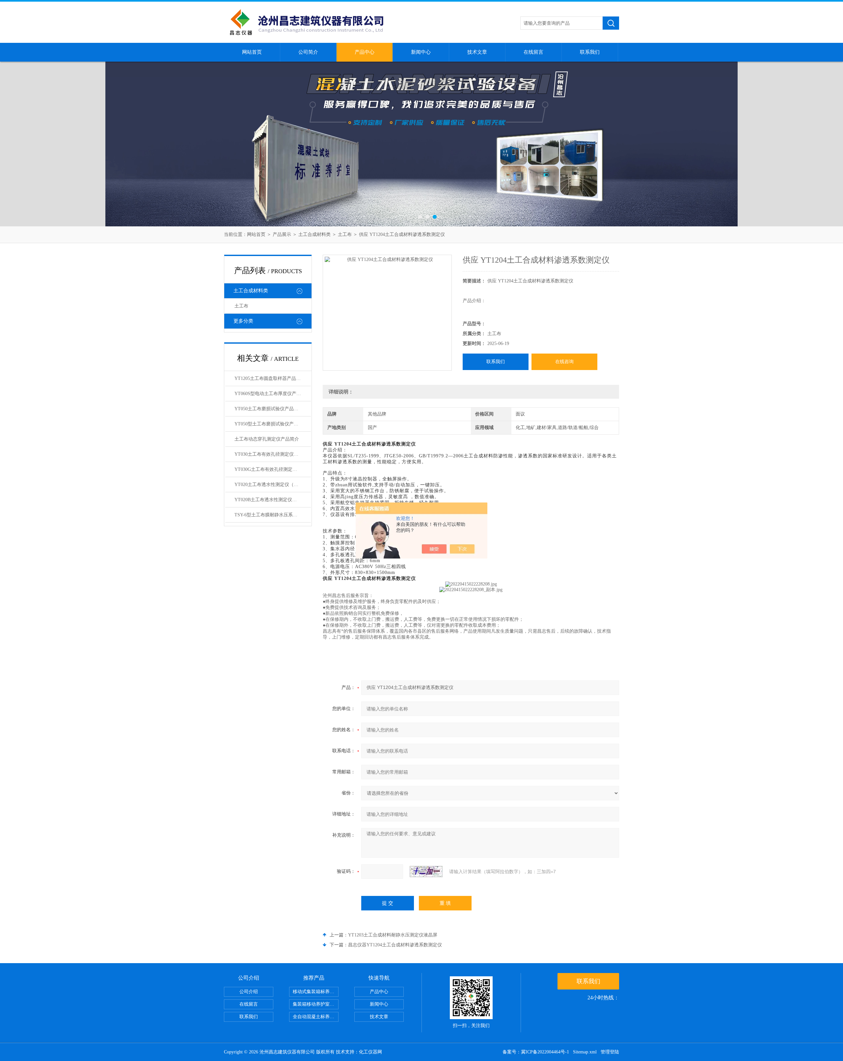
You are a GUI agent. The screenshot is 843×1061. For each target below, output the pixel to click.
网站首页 (252, 52)
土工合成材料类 (314, 234)
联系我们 (590, 52)
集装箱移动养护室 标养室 (316, 1004)
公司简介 (308, 52)
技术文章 (477, 52)
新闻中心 (421, 52)
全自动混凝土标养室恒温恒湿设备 (316, 1016)
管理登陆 (610, 1051)
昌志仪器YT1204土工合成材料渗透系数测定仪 (395, 944)
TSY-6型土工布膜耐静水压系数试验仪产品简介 (272, 514)
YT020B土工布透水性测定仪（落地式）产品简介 (272, 499)
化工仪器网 (370, 1051)
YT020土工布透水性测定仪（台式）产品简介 (272, 484)
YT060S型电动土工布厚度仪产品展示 (272, 393)
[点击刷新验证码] (426, 871)
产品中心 (364, 52)
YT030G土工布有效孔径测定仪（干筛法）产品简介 (272, 469)
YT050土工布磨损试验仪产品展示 (268, 408)
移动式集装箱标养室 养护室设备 (316, 991)
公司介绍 (248, 991)
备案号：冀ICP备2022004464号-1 (536, 1051)
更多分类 (243, 321)
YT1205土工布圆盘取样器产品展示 (269, 378)
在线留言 (533, 52)
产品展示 (282, 234)
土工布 (345, 234)
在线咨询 (564, 361)
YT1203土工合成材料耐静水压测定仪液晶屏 (392, 934)
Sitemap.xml (585, 1051)
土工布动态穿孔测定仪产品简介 (266, 439)
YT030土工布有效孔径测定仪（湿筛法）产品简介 (272, 454)
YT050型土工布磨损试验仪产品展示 (271, 423)
